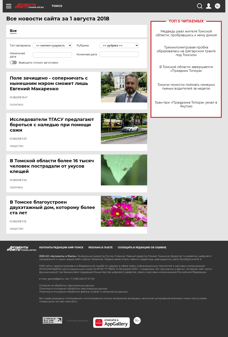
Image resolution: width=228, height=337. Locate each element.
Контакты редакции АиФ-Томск (61, 247)
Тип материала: (20, 45)
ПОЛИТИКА (16, 105)
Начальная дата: (17, 55)
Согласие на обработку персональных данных (66, 285)
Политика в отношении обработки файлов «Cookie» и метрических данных (83, 291)
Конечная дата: (87, 54)
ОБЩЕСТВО (16, 146)
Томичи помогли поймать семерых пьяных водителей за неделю (186, 86)
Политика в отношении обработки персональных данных (73, 288)
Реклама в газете (100, 247)
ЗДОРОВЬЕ (16, 188)
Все (13, 31)
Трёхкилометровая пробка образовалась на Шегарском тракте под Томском (186, 51)
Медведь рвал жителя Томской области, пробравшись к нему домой (186, 33)
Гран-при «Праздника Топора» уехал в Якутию (186, 104)
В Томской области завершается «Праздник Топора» (186, 69)
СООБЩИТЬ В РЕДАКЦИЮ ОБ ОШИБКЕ (142, 247)
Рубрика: (83, 45)
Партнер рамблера (77, 320)
